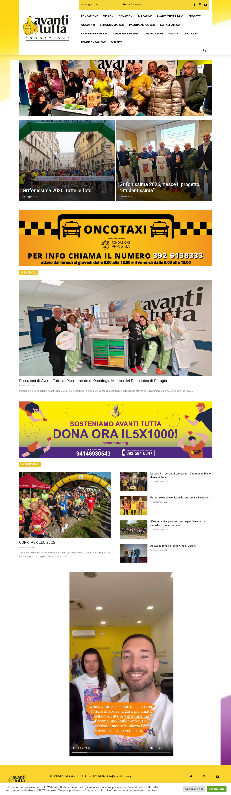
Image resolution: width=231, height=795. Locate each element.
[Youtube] (205, 5)
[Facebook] (194, 5)
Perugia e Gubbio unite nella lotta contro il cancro (179, 497)
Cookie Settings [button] (194, 788)
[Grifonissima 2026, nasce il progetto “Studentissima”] (164, 160)
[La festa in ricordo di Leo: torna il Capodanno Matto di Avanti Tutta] (133, 481)
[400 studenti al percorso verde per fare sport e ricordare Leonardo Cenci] (133, 529)
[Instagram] (200, 5)
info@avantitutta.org (119, 776)
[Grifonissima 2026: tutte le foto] (67, 160)
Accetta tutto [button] (216, 788)
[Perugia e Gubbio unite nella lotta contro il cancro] (133, 505)
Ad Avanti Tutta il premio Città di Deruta (173, 545)
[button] (205, 51)
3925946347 (99, 776)
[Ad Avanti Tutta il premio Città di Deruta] (133, 553)
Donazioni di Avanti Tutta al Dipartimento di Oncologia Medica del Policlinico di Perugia (93, 381)
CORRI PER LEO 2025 (37, 542)
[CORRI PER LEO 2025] (65, 505)
